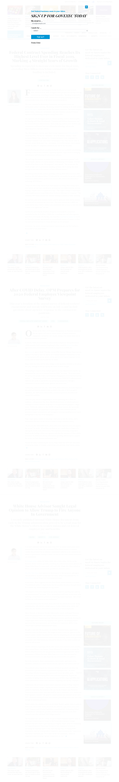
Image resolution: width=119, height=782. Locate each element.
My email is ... (36, 20)
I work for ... (36, 27)
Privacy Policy (35, 43)
